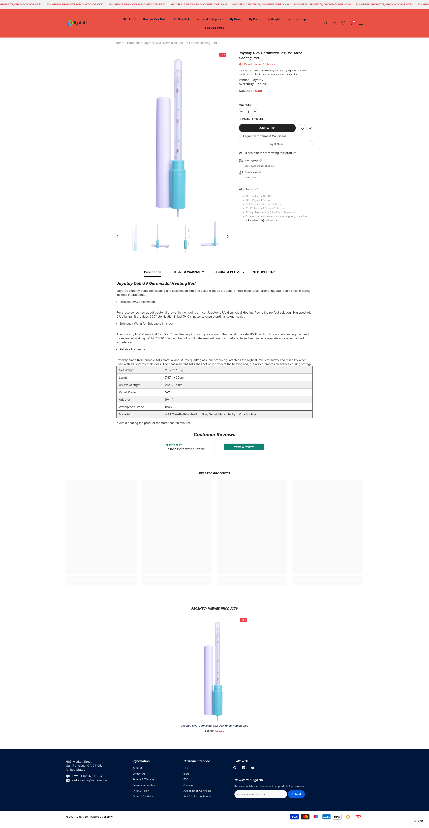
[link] (101, 578)
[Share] (310, 128)
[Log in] (335, 23)
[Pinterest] (234, 767)
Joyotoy (257, 80)
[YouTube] (252, 767)
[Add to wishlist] (302, 128)
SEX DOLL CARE (265, 272)
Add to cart (267, 128)
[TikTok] (243, 767)
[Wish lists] (343, 23)
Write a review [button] (244, 447)
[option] (172, 133)
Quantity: (245, 105)
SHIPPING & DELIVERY (229, 272)
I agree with (251, 136)
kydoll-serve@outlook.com (90, 780)
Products (133, 43)
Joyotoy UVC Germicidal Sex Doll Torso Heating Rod (214, 725)
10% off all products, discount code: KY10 (74, 4)
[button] (117, 236)
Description (152, 272)
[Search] (326, 23)
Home (119, 43)
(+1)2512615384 (90, 776)
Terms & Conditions (273, 136)
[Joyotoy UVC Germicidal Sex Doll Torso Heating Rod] (214, 668)
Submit (296, 794)
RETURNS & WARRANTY (187, 272)
